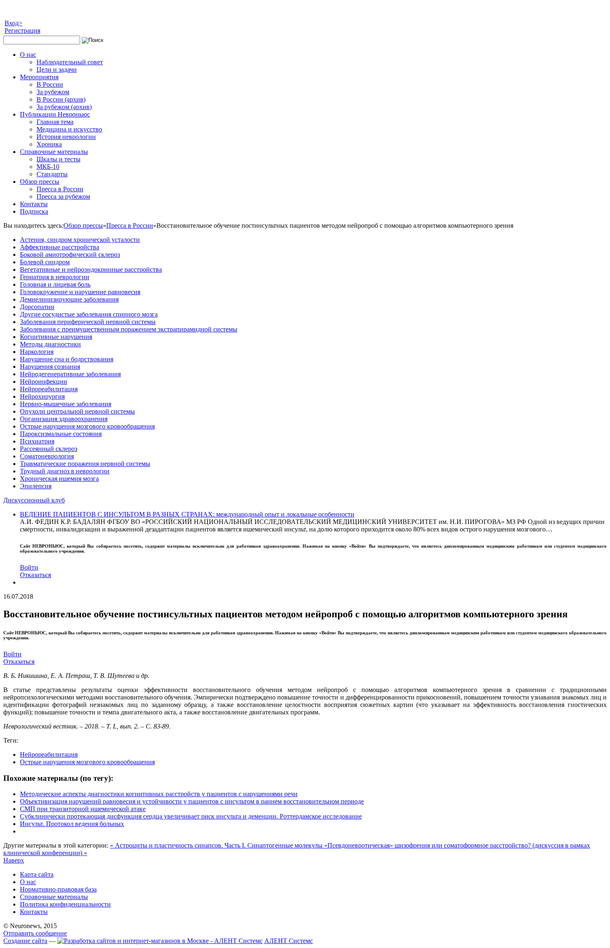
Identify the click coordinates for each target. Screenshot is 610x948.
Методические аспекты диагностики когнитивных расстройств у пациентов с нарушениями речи (159, 793)
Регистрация (22, 30)
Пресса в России (129, 225)
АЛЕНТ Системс (288, 940)
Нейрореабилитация (49, 754)
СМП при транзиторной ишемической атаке (83, 808)
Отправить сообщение (35, 933)
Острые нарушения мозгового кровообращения (87, 761)
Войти (29, 567)
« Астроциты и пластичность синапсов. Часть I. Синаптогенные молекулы (217, 845)
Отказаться (35, 574)
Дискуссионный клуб (34, 500)
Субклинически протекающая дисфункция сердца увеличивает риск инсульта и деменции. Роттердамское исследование (191, 816)
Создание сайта (25, 940)
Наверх (13, 860)
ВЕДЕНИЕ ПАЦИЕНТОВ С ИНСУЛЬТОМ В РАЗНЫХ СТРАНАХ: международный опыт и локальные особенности (187, 514)
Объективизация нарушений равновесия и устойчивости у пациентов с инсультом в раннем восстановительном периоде (192, 801)
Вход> (13, 23)
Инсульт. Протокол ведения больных (72, 823)
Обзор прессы (83, 225)
